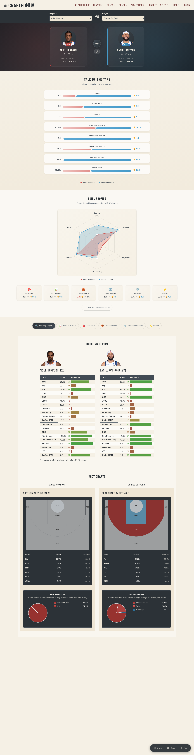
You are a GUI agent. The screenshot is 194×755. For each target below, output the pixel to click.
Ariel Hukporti (88, 183)
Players (97, 5)
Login (187, 5)
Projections (137, 5)
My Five (164, 5)
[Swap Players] (97, 51)
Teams (110, 5)
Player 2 (106, 14)
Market (153, 5)
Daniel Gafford (107, 183)
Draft (122, 5)
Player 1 (53, 14)
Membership (84, 4)
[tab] (43, 326)
